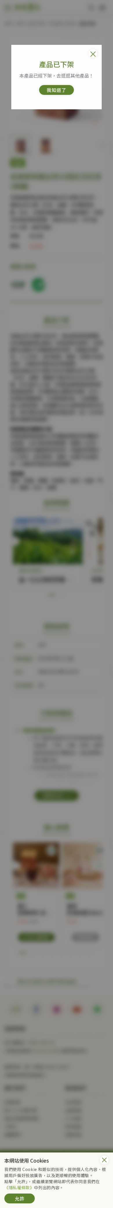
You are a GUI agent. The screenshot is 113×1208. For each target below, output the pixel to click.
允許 (20, 1198)
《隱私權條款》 (19, 1187)
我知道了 (56, 89)
